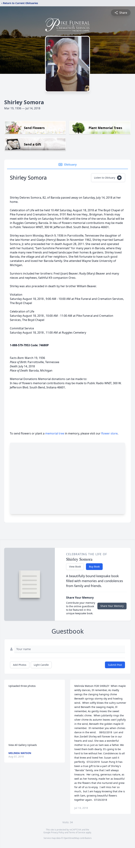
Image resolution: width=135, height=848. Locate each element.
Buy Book (94, 566)
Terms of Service (77, 832)
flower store (109, 433)
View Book (75, 566)
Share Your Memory (112, 606)
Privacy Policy (57, 832)
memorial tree (54, 433)
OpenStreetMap (71, 838)
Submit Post (115, 664)
